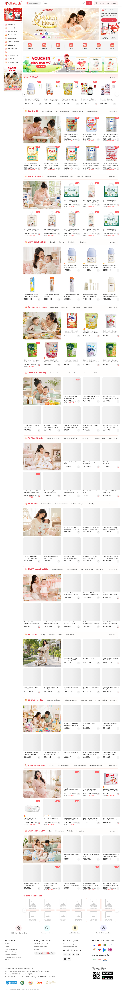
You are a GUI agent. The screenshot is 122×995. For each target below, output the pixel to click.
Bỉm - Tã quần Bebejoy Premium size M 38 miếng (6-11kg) (71, 201)
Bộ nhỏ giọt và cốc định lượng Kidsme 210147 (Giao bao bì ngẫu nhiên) (52, 427)
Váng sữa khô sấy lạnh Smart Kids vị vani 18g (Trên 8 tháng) (70, 100)
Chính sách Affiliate (11, 954)
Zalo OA (36, 949)
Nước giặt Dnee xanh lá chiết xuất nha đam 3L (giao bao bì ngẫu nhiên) (111, 885)
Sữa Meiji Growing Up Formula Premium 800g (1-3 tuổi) (72, 165)
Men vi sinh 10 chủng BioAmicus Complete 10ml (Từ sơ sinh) (107, 100)
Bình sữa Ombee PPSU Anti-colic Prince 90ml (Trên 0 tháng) (33, 100)
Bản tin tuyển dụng (10, 960)
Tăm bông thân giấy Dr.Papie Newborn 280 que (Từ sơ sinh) (111, 398)
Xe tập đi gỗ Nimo (88, 658)
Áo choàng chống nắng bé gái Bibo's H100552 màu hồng (51, 623)
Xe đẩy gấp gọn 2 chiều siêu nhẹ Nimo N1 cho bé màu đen (51, 688)
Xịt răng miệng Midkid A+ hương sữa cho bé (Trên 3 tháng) (31, 492)
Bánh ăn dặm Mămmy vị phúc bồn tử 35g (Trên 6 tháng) (110, 332)
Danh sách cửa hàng (11, 949)
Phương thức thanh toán (70, 946)
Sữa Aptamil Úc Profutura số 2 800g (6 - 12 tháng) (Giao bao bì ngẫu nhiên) (111, 136)
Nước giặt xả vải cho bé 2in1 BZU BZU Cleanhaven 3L (71, 885)
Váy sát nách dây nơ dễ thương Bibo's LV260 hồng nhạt (71, 594)
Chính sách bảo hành (40, 946)
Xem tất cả (112, 77)
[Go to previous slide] (24, 94)
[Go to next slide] (117, 94)
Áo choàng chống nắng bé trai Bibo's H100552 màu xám (32, 623)
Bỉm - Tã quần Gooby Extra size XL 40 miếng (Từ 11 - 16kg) (71, 230)
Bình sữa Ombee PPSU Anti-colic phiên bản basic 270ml (110, 296)
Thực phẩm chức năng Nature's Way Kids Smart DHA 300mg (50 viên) (90, 790)
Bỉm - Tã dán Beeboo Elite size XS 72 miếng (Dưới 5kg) (31, 230)
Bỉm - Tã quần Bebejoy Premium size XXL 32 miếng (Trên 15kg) (111, 201)
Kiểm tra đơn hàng (68, 944)
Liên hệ (7, 946)
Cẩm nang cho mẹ (10, 952)
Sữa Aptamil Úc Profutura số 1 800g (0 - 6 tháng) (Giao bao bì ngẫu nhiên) (91, 165)
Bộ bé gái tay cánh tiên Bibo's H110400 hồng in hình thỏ (110, 594)
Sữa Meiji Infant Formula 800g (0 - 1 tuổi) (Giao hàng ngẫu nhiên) (72, 136)
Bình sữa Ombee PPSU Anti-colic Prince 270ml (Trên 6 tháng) (109, 267)
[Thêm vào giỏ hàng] (40, 104)
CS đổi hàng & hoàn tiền (41, 944)
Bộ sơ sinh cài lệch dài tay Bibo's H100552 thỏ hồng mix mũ (110, 529)
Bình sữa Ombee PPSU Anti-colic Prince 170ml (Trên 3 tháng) (70, 267)
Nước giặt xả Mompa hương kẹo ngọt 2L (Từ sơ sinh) (90, 885)
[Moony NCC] (61, 24)
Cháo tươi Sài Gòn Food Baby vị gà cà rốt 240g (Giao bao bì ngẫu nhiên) (71, 332)
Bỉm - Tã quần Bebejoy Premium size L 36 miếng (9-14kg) (110, 230)
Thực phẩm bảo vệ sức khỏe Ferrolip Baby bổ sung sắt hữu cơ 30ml (89, 100)
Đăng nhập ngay (109, 20)
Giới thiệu (8, 944)
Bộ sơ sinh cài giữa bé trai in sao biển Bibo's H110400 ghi (72, 529)
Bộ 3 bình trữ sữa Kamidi (51, 818)
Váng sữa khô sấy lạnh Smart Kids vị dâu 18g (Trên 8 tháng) (51, 361)
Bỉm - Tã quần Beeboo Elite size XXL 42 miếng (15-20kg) (91, 230)
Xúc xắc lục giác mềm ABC (71, 752)
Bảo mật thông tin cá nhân (13, 957)
